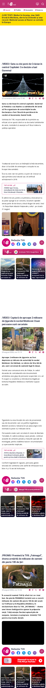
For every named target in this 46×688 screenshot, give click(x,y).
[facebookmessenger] (30, 98)
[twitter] (36, 98)
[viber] (43, 98)
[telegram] (40, 98)
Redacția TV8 (18, 240)
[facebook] (32, 98)
